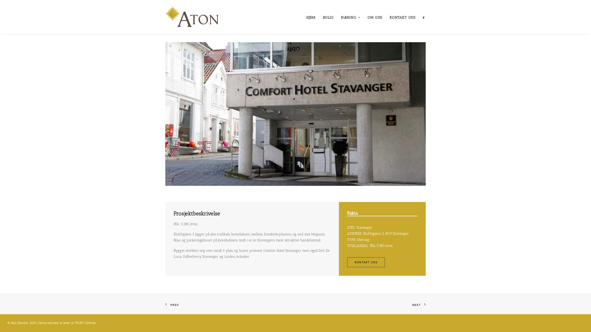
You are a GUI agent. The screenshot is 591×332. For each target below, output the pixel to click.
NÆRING (348, 17)
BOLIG (328, 17)
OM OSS (375, 17)
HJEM (311, 17)
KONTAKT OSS (403, 17)
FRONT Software (85, 323)
